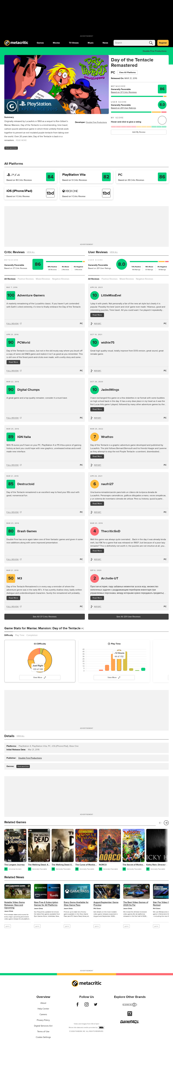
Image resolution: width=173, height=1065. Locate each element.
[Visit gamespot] (130, 1006)
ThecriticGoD (106, 531)
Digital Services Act (43, 1025)
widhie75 (103, 342)
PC (81, 323)
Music (91, 42)
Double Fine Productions (155, 51)
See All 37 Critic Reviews (44, 616)
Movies (56, 42)
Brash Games (22, 531)
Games (40, 42)
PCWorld (19, 342)
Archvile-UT (105, 578)
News (105, 42)
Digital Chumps (24, 389)
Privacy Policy (43, 1020)
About (43, 1003)
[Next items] (166, 822)
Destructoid (21, 484)
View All (31, 252)
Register (163, 42)
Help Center (43, 1008)
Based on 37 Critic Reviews (124, 92)
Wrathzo (103, 437)
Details (9, 736)
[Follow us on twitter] (95, 1005)
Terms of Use (43, 1031)
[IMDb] (101, 1027)
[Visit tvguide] (130, 1015)
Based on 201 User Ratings (123, 108)
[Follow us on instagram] (86, 1005)
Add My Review (138, 132)
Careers (43, 1014)
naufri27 (103, 484)
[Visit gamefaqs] (130, 1022)
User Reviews (98, 252)
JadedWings (105, 389)
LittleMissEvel (106, 295)
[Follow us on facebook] (77, 1005)
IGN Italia (19, 437)
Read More (13, 362)
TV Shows (74, 42)
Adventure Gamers (26, 295)
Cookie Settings (43, 1037)
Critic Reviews (14, 252)
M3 (15, 578)
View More (37, 677)
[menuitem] (40, 43)
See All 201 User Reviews (128, 616)
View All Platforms (127, 72)
